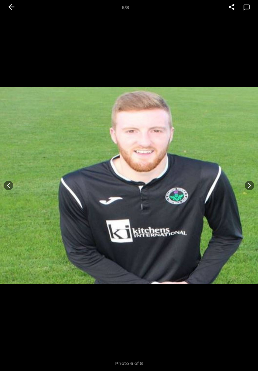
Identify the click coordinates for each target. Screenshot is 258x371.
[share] (231, 7)
